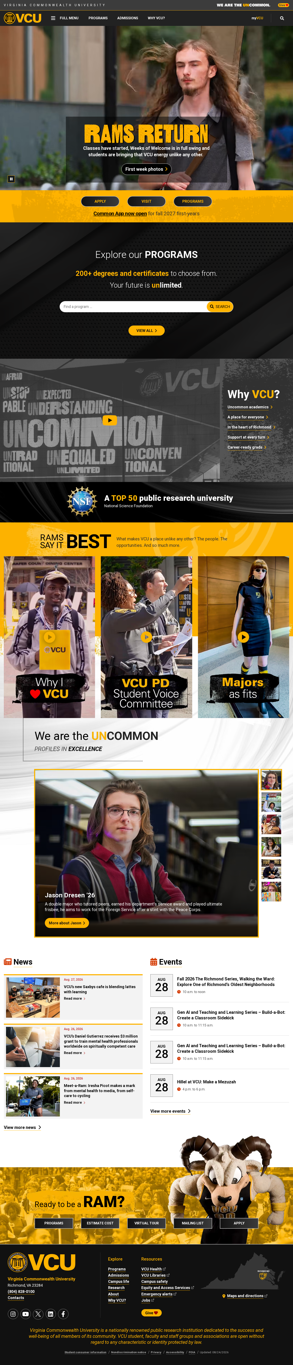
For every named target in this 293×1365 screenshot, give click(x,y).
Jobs (145, 1300)
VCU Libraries (153, 1275)
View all (144, 330)
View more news (20, 1127)
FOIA (192, 1352)
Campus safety (154, 1281)
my (257, 18)
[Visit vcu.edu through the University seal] (50, 1264)
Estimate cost (100, 1223)
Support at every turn (246, 437)
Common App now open (120, 213)
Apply (100, 201)
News (23, 962)
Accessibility (175, 1352)
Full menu (69, 18)
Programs (98, 18)
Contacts (16, 1297)
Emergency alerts (156, 1294)
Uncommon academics (248, 407)
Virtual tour (146, 1223)
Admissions (127, 18)
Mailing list (193, 1223)
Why (254, 394)
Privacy (156, 1352)
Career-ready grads (245, 447)
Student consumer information (85, 1352)
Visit (146, 201)
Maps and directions (245, 1296)
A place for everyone (246, 417)
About (113, 1294)
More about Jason (65, 923)
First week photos (144, 169)
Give (282, 5)
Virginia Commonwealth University (55, 5)
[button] (110, 420)
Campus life (118, 1281)
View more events (168, 1111)
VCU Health (151, 1269)
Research (116, 1287)
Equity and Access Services (165, 1287)
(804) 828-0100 (21, 1291)
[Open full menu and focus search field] (282, 18)
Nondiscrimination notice (128, 1352)
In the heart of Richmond (249, 427)
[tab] (271, 779)
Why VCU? (156, 18)
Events (170, 962)
